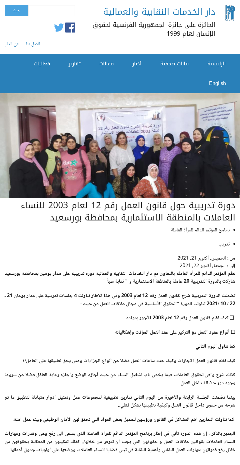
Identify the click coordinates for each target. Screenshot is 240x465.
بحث (16, 10)
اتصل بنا (33, 44)
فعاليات (42, 63)
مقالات (106, 63)
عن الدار (12, 44)
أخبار (137, 63)
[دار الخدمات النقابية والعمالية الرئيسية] (230, 14)
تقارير (75, 63)
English (217, 83)
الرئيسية (217, 63)
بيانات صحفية (174, 63)
